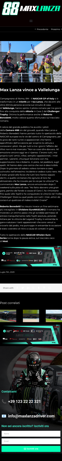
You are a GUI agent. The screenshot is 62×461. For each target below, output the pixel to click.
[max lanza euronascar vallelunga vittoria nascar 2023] (31, 62)
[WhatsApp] (33, 288)
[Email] (49, 288)
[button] (31, 20)
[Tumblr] (38, 288)
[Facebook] (17, 288)
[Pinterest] (44, 288)
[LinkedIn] (28, 288)
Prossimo (55, 29)
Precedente (42, 29)
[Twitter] (23, 288)
